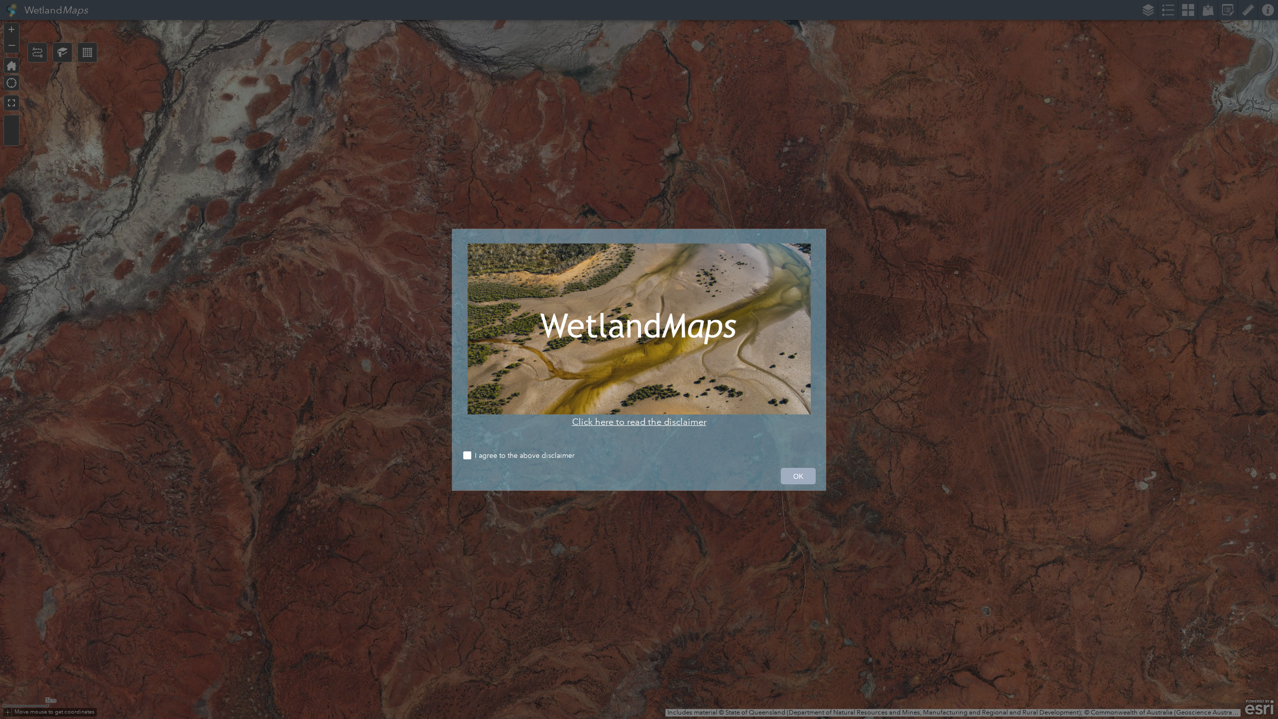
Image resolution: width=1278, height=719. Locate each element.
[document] (639, 335)
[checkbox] (639, 456)
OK (798, 476)
